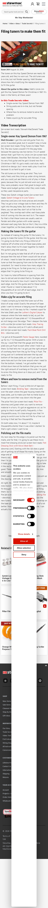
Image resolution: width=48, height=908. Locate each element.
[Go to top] (46, 665)
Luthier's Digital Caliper (32, 312)
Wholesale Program (10, 801)
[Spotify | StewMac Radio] (40, 681)
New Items (7, 701)
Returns (6, 777)
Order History (8, 797)
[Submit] (27, 11)
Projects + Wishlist (10, 793)
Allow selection (24, 548)
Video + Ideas (14, 23)
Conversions (7, 750)
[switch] (31, 508)
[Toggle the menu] (43, 4)
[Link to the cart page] (37, 4)
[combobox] (15, 11)
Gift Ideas (6, 716)
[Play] (24, 54)
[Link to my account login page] (32, 4)
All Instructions (8, 746)
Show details (24, 534)
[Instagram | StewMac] (6, 681)
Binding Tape (22, 389)
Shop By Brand (8, 712)
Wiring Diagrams (9, 743)
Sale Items (7, 705)
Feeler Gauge (28, 337)
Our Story (6, 728)
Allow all (24, 541)
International (8, 770)
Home (5, 23)
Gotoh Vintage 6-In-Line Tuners (20, 198)
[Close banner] (34, 457)
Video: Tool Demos (10, 735)
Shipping (6, 774)
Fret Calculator (8, 739)
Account (6, 790)
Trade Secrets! (27, 23)
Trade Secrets (8, 732)
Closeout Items (8, 708)
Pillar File (38, 401)
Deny (24, 555)
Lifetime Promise (9, 763)
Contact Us (7, 766)
